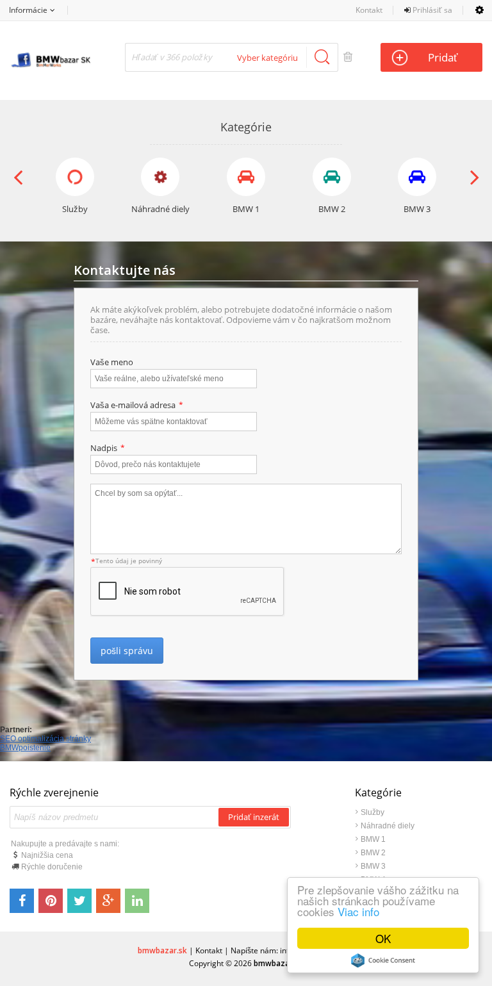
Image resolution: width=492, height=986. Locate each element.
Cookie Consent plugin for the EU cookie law (383, 960)
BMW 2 (373, 852)
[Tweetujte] (79, 901)
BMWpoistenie (25, 747)
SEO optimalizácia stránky (45, 738)
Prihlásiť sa (431, 9)
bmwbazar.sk (162, 950)
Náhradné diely (387, 825)
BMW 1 (373, 839)
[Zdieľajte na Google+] (108, 901)
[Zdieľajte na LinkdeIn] (137, 901)
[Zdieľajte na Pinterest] (50, 901)
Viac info (358, 911)
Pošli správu (127, 650)
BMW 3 (373, 866)
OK (383, 938)
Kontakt (369, 9)
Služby (372, 812)
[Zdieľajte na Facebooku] (22, 901)
